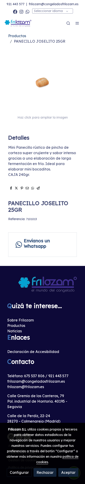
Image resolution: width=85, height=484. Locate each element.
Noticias (14, 331)
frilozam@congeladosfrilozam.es (53, 4)
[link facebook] (15, 11)
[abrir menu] (77, 23)
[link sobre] (42, 287)
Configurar (19, 472)
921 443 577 (15, 4)
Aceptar (68, 472)
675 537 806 (34, 376)
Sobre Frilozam (20, 320)
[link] (18, 23)
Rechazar (44, 472)
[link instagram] (21, 11)
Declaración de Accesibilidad (33, 351)
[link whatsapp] (27, 11)
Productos (17, 36)
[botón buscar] (68, 23)
